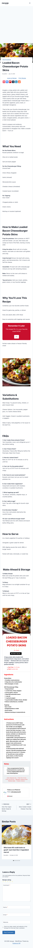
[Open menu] (29, 3)
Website (5, 922)
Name (5, 907)
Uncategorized (6, 59)
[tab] (13, 860)
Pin (16, 336)
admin (5, 73)
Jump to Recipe (12, 78)
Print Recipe (22, 78)
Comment (6, 885)
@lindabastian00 (16, 792)
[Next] (28, 842)
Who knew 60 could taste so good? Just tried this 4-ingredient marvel (16, 850)
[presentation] (16, 835)
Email (5, 915)
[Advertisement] (16, 23)
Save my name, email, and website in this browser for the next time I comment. (15, 927)
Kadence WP (16, 943)
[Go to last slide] (4, 842)
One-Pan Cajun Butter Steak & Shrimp (6, 808)
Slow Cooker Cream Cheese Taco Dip (25, 807)
